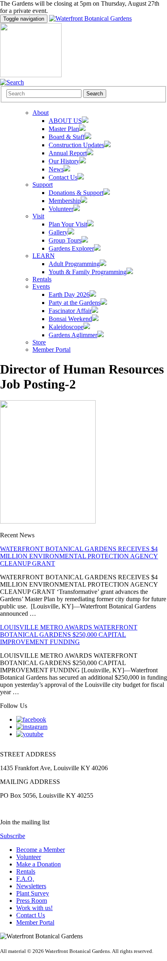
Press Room (31, 900)
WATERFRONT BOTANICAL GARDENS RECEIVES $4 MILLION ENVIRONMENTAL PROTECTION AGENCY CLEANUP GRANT (79, 556)
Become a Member (40, 849)
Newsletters (31, 886)
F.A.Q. (25, 878)
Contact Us (30, 915)
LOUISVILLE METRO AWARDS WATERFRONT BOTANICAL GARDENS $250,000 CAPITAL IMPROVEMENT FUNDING (68, 634)
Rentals (25, 871)
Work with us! (34, 907)
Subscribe (12, 835)
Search (94, 94)
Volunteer (28, 856)
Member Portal (35, 922)
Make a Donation (38, 864)
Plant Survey (32, 893)
